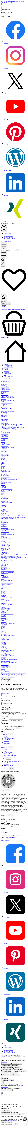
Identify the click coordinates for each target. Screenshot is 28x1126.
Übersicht (3, 309)
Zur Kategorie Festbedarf (6, 560)
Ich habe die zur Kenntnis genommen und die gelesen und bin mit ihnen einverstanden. (13, 728)
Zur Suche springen (18, 1)
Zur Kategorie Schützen (6, 378)
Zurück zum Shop (5, 693)
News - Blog (7, 739)
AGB (17, 728)
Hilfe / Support (7, 233)
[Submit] (1, 722)
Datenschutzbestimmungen (16, 726)
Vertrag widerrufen (5, 840)
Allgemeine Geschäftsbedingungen (12, 761)
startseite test (6, 743)
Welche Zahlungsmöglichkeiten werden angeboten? (12, 1114)
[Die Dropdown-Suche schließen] (17, 250)
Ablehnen (10, 1122)
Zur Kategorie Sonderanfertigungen (9, 662)
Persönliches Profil (9, 309)
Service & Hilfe (4, 747)
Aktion (3, 718)
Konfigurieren (16, 1088)
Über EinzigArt (4, 734)
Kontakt (5, 234)
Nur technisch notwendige (6, 1088)
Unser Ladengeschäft (9, 738)
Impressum (6, 764)
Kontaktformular (12, 837)
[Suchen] (15, 250)
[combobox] (7, 250)
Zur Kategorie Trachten (6, 520)
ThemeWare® (4, 1062)
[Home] (15, 351)
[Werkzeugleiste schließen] (2, 1077)
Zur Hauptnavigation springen (13, 2)
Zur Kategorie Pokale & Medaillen (9, 479)
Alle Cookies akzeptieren (6, 1090)
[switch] (5, 1064)
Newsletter (6, 741)
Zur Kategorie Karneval (6, 538)
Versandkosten (4, 1056)
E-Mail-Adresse (5, 720)
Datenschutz (6, 762)
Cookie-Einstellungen (9, 765)
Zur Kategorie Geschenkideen (8, 580)
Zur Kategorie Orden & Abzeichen (9, 430)
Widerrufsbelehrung (8, 237)
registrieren (5, 307)
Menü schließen (6, 303)
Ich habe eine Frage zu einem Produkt (9, 1112)
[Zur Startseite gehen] (6, 241)
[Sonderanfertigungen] (14, 677)
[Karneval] (14, 558)
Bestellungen (22, 309)
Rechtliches (3, 758)
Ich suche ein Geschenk (6, 1110)
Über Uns (6, 737)
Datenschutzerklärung (13, 1120)
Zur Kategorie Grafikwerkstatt (8, 635)
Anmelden (3, 306)
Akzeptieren (3, 1122)
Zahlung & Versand (8, 236)
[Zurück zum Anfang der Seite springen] (2, 1082)
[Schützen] (14, 428)
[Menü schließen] (1, 380)
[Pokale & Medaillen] (14, 518)
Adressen (16, 309)
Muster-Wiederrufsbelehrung (10, 238)
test (4, 742)
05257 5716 (20, 835)
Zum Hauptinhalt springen (7, 1)
